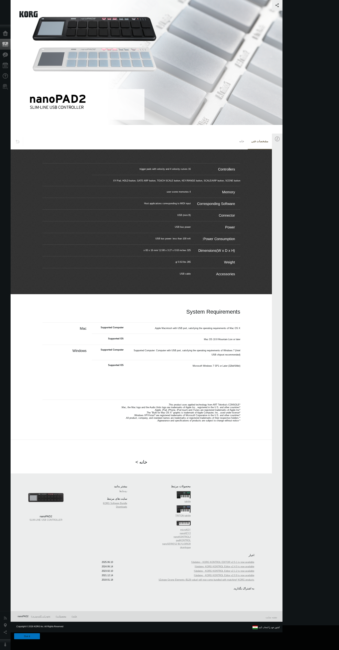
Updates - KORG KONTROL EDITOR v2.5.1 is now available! (222, 562)
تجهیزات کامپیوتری (41, 616)
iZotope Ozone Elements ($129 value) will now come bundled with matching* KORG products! (206, 579)
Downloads (121, 506)
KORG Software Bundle (115, 503)
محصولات (61, 616)
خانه (241, 141)
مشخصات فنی (259, 141)
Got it (27, 636)
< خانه (141, 462)
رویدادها (123, 491)
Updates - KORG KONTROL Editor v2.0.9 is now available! (224, 575)
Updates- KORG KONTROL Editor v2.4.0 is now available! (224, 566)
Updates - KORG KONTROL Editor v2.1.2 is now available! (224, 571)
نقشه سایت (271, 617)
